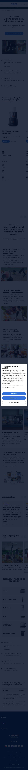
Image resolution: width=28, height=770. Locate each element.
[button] (23, 349)
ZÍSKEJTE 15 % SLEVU (12, 401)
